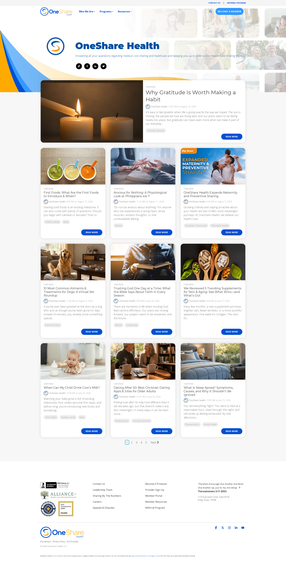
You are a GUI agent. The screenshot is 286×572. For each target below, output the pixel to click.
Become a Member (229, 11)
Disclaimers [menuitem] (45, 541)
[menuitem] (222, 487)
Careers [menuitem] (97, 501)
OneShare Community (196, 225)
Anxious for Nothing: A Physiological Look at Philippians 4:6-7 (140, 194)
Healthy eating (52, 221)
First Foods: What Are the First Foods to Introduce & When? (71, 194)
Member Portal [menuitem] (153, 495)
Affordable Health (220, 225)
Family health (210, 424)
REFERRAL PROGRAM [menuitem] (236, 3)
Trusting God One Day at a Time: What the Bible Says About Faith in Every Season (142, 292)
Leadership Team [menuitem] (102, 489)
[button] (216, 528)
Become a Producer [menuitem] (156, 483)
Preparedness (192, 424)
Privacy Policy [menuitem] (59, 541)
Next (153, 442)
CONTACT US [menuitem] (214, 3)
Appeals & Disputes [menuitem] (104, 507)
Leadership (131, 325)
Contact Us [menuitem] (99, 483)
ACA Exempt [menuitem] (72, 541)
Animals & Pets (52, 325)
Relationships (121, 420)
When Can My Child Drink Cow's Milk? (72, 387)
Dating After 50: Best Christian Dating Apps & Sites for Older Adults (142, 389)
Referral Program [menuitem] (155, 507)
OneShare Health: (159, 106)
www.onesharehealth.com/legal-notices (145, 556)
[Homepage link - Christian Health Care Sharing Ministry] (62, 536)
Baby (66, 221)
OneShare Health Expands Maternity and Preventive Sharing (210, 194)
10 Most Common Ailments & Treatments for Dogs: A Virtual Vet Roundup (69, 292)
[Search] (211, 11)
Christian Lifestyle (155, 130)
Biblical (118, 225)
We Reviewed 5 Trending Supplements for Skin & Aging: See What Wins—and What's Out (212, 292)
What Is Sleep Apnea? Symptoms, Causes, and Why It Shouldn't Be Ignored (208, 391)
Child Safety (51, 417)
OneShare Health (57, 201)
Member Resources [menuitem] (156, 501)
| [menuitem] (223, 3)
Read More (232, 136)
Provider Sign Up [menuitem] (154, 489)
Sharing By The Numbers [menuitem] (107, 495)
